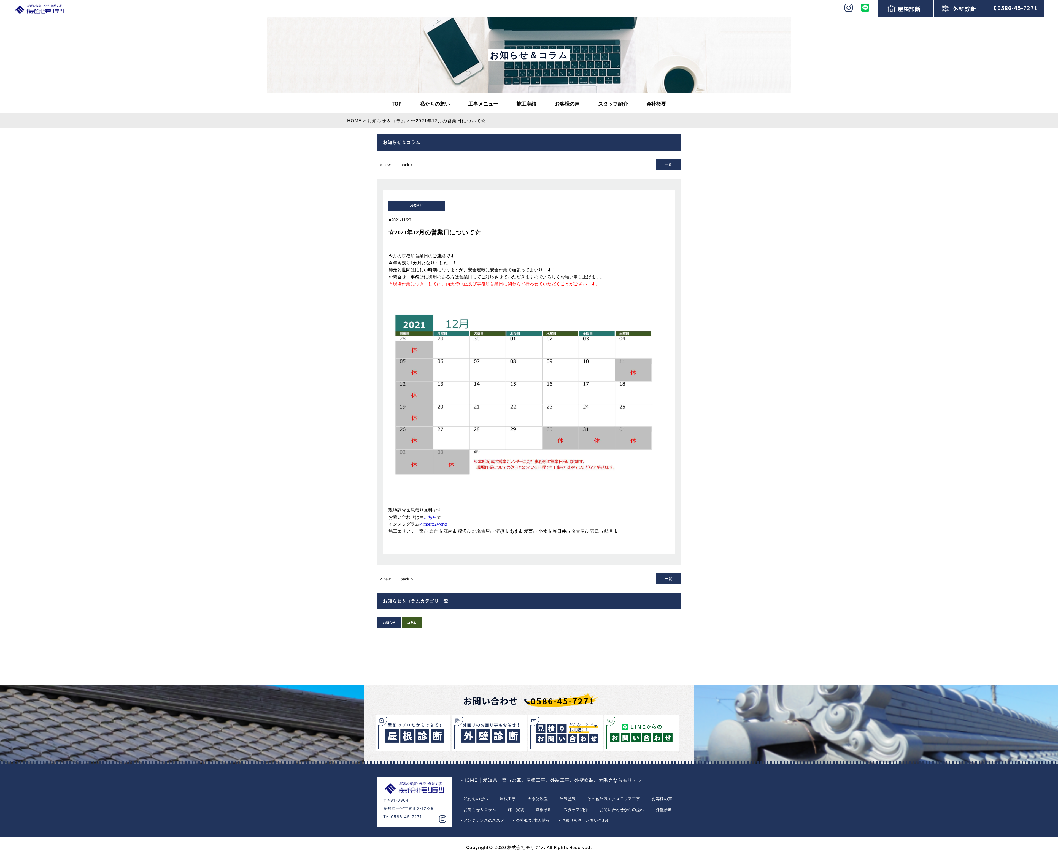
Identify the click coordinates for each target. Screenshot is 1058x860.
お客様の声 (567, 104)
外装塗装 (568, 798)
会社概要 (656, 104)
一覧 (668, 164)
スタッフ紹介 (613, 104)
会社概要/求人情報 (533, 820)
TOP (397, 104)
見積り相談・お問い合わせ (586, 820)
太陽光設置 (538, 798)
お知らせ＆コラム (480, 809)
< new (385, 164)
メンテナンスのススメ (484, 820)
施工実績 (526, 104)
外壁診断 (964, 9)
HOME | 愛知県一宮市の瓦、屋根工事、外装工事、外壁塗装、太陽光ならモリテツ (552, 780)
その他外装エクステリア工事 (613, 798)
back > (406, 164)
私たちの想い (435, 104)
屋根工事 (508, 798)
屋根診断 (909, 9)
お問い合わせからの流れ (622, 809)
